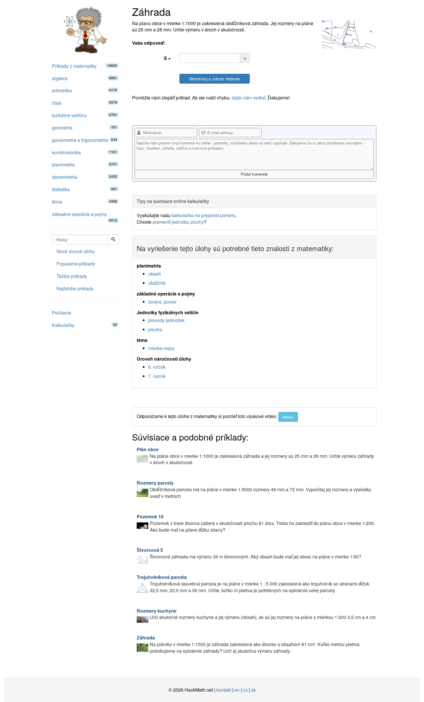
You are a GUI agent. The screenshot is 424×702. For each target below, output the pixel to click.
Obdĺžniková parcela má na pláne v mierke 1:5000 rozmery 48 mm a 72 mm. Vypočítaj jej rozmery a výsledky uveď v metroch (254, 489)
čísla (84, 102)
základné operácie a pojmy (84, 216)
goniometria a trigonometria (84, 140)
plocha (155, 329)
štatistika (84, 189)
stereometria (84, 177)
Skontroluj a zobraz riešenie (214, 79)
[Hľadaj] (113, 239)
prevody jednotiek (166, 320)
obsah (154, 273)
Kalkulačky (84, 325)
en (237, 689)
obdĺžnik (157, 283)
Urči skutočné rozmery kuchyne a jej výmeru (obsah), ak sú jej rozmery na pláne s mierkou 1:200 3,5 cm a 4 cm (256, 614)
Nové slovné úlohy (76, 251)
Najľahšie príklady (75, 288)
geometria (84, 127)
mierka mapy (161, 348)
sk (253, 689)
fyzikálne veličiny (84, 115)
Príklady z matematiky (84, 66)
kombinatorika (84, 152)
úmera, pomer (162, 301)
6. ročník (157, 367)
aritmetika (84, 90)
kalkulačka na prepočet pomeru (204, 215)
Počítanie (61, 312)
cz (245, 689)
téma (84, 201)
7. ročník (157, 376)
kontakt (223, 689)
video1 (288, 417)
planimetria (84, 164)
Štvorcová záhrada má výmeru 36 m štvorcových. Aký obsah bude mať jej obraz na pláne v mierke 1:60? (249, 553)
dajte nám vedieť (248, 97)
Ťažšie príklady (72, 276)
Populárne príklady (76, 263)
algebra (84, 78)
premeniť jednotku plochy (178, 222)
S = (167, 58)
